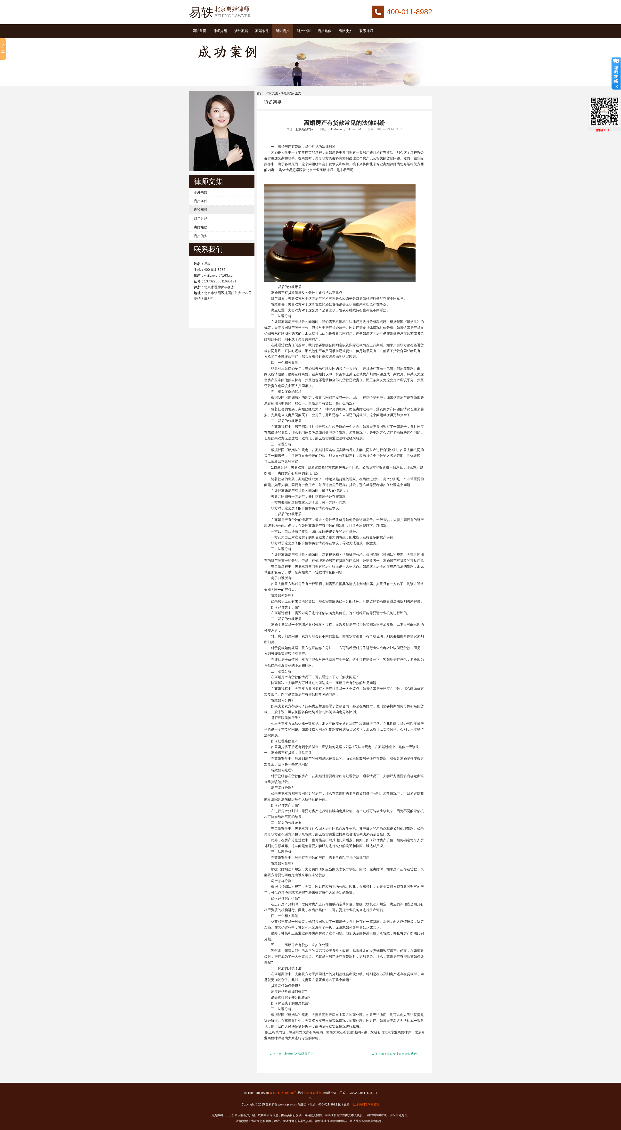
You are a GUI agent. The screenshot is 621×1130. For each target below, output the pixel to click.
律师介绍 (220, 31)
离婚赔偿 (324, 31)
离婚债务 (345, 31)
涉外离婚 (241, 31)
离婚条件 (262, 31)
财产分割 (303, 31)
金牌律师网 (359, 1104)
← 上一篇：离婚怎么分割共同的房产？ (294, 1054)
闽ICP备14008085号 (283, 1093)
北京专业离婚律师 (383, 164)
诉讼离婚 (283, 31)
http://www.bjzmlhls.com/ (345, 129)
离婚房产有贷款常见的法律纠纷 (344, 123)
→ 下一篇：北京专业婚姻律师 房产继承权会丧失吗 (404, 1054)
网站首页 (199, 31)
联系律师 (366, 31)
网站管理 (373, 1104)
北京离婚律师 (304, 129)
